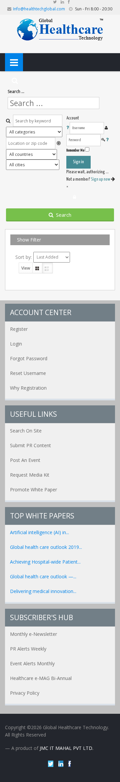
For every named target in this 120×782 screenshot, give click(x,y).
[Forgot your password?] (107, 140)
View (25, 268)
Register (19, 329)
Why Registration (28, 388)
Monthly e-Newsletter (33, 634)
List (47, 268)
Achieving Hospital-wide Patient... (45, 562)
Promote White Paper (33, 489)
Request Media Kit (29, 475)
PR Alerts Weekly (28, 649)
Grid (37, 268)
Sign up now (101, 179)
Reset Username (28, 373)
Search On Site (26, 430)
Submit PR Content (30, 445)
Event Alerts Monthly (32, 663)
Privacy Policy (24, 693)
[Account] (74, 197)
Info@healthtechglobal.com (39, 9)
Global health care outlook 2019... (46, 547)
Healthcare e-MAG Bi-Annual (41, 678)
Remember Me (75, 150)
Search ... (16, 91)
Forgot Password (28, 358)
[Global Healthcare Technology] (60, 29)
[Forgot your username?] (68, 128)
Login (16, 343)
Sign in (78, 162)
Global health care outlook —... (43, 576)
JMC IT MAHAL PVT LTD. (66, 748)
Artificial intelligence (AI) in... (39, 532)
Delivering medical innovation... (43, 591)
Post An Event (25, 460)
